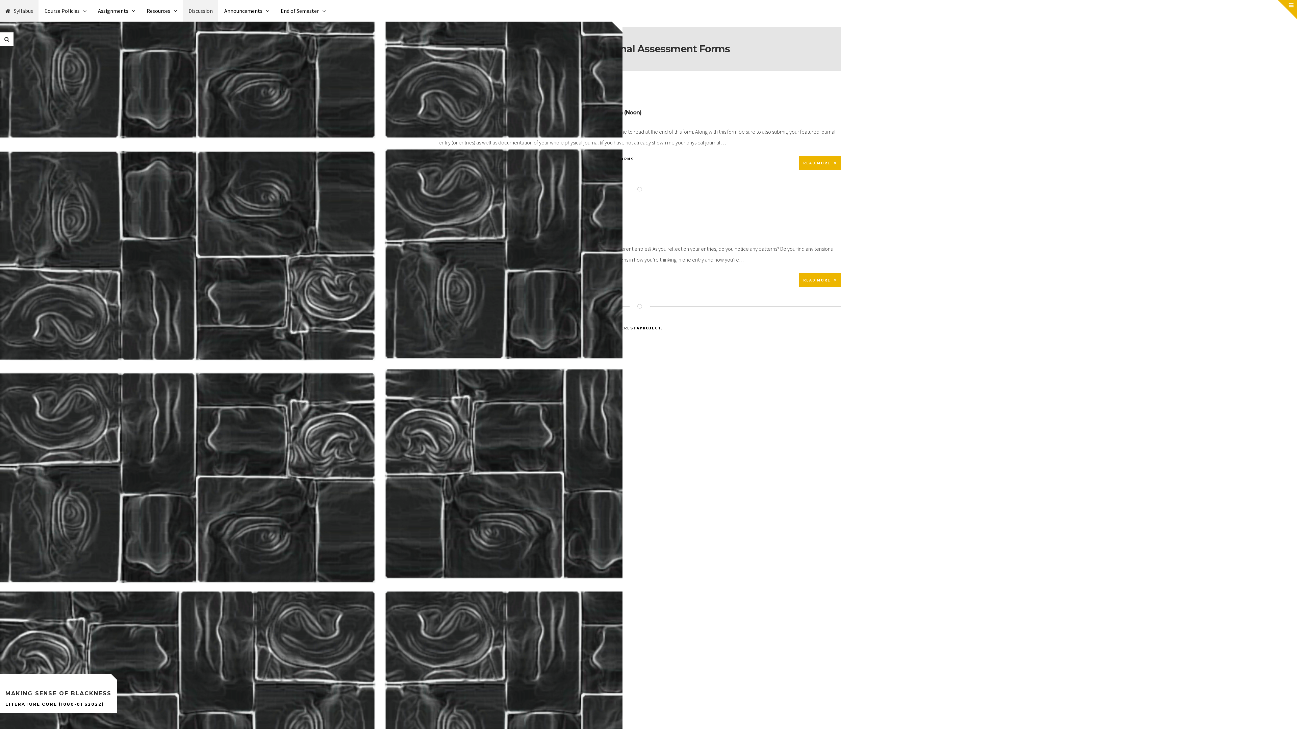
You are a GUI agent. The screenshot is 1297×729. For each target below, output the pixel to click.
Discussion (200, 10)
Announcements (243, 10)
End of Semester (300, 10)
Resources (158, 10)
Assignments (113, 10)
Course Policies (62, 10)
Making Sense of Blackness (58, 693)
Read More (817, 162)
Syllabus (23, 10)
